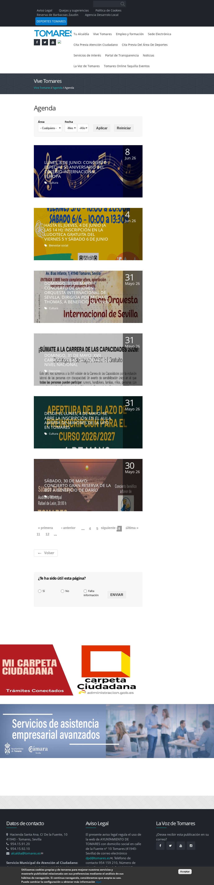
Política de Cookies (108, 10)
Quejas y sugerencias (74, 10)
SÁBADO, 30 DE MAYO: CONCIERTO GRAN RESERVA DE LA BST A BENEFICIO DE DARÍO (77, 499)
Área (41, 135)
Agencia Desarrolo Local (101, 15)
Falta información (91, 607)
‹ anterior (68, 541)
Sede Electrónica (87, 45)
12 (47, 548)
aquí (98, 882)
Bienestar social (58, 259)
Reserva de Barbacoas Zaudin (57, 15)
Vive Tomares (105, 34)
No (67, 605)
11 (38, 548)
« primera (45, 541)
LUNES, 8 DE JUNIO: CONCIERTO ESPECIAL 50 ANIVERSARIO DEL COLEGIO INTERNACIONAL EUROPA (75, 183)
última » (132, 541)
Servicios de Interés (145, 57)
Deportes (54, 385)
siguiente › (109, 541)
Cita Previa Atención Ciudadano (128, 45)
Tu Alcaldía (82, 34)
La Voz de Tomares (147, 68)
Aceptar (185, 871)
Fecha (69, 135)
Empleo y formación (135, 34)
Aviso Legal (45, 10)
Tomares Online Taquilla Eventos (99, 79)
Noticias (122, 68)
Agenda (57, 101)
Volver (49, 566)
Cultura (53, 196)
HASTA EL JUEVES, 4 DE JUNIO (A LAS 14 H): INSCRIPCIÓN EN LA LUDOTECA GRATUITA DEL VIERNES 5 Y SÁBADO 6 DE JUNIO (76, 246)
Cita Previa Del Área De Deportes (99, 57)
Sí (44, 605)
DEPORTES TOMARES (51, 21)
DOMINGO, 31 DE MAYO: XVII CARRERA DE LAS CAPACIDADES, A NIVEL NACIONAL (77, 373)
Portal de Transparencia (92, 68)
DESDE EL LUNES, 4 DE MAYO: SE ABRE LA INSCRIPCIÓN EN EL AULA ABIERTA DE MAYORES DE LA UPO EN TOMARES (77, 434)
